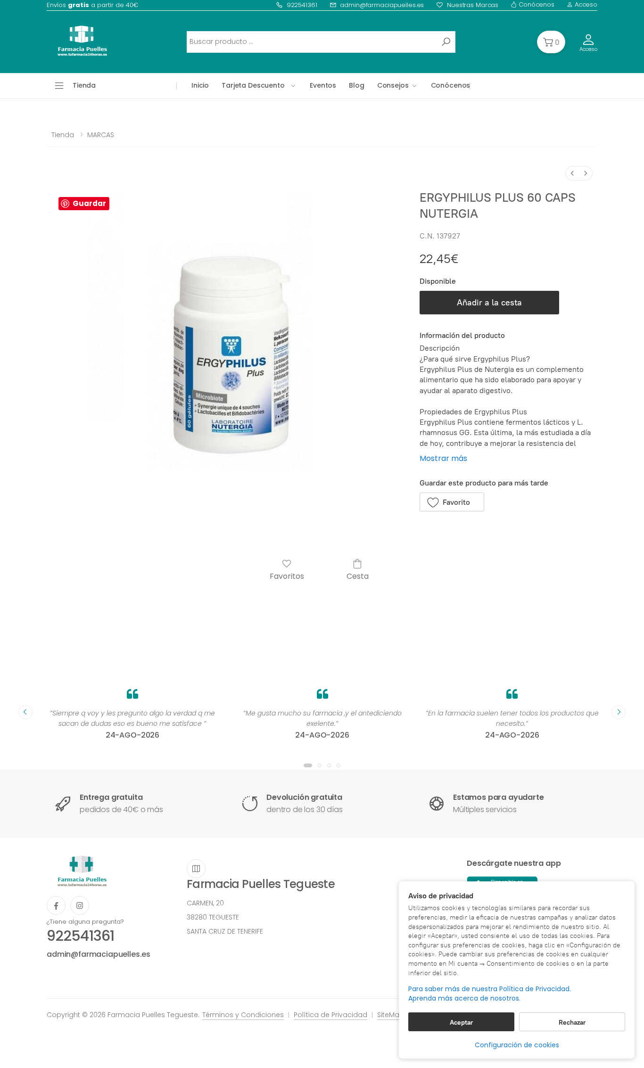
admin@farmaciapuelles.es (382, 4)
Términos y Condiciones (243, 1014)
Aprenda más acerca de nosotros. (464, 998)
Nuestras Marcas (472, 4)
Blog (356, 85)
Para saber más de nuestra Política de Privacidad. (489, 989)
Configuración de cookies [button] (517, 1045)
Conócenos (535, 4)
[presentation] (25, 712)
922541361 (302, 4)
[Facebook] (56, 905)
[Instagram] (79, 905)
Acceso (585, 4)
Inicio (200, 85)
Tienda (62, 135)
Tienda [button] (84, 85)
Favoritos (287, 576)
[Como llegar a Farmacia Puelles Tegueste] (196, 868)
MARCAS (100, 135)
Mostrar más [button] (443, 458)
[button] (551, 42)
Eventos (323, 85)
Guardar (89, 203)
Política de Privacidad (330, 1014)
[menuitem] (572, 173)
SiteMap (390, 1014)
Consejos (393, 85)
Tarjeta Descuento (253, 85)
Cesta (358, 576)
